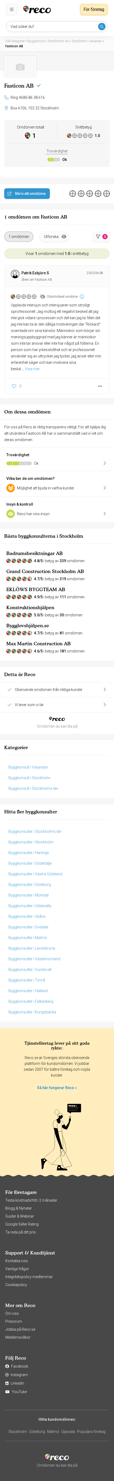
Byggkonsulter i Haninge (28, 853)
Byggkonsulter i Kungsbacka (32, 1012)
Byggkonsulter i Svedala (28, 927)
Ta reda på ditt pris (20, 1232)
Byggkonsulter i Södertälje (30, 863)
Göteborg (37, 1431)
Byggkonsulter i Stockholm (31, 842)
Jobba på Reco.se (20, 1329)
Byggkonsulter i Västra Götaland (35, 874)
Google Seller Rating (22, 1224)
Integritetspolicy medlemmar (29, 1277)
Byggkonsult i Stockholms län (33, 788)
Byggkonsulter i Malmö (27, 938)
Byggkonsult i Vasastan (28, 767)
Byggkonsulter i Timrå (26, 980)
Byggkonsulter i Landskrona (31, 948)
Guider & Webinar (19, 1216)
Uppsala (68, 1431)
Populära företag (91, 1431)
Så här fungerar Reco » (57, 1088)
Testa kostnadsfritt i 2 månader (31, 1200)
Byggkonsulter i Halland (28, 991)
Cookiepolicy (16, 1285)
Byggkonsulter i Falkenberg (30, 1001)
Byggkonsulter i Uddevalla (29, 906)
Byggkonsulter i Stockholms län (35, 831)
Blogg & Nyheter (18, 1208)
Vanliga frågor (17, 1269)
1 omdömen (18, 236)
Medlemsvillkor (17, 1337)
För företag (94, 9)
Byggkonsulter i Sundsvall (29, 969)
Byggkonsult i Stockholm (29, 778)
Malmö (53, 1431)
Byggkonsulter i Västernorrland (34, 959)
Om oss (12, 1313)
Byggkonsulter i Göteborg (29, 884)
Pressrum (13, 1321)
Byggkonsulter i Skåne (26, 916)
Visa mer (32, 369)
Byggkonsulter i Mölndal (28, 895)
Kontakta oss (16, 1261)
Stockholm (17, 1431)
